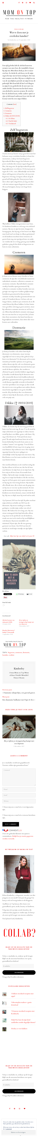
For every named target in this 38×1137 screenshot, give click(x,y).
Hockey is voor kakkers (19, 1029)
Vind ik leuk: (11, 121)
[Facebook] (18, 2)
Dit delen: (10, 119)
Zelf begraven (9, 108)
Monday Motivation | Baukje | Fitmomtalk (8, 631)
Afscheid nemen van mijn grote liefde (8, 621)
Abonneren (19, 972)
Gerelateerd (11, 124)
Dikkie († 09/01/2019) (12, 116)
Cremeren (7, 111)
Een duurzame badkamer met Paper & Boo (18, 700)
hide (15, 104)
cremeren (18, 652)
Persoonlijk (19, 29)
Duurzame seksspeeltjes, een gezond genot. (19, 693)
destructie (26, 652)
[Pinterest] (22, 2)
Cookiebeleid (8, 1129)
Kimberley (13, 40)
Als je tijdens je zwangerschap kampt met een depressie (26, 622)
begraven (11, 652)
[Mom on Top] (19, 14)
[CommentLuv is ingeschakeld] (13, 830)
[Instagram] (26, 2)
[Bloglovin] (29, 2)
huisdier (5, 655)
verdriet (11, 655)
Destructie (8, 113)
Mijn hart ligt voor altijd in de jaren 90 (22, 536)
